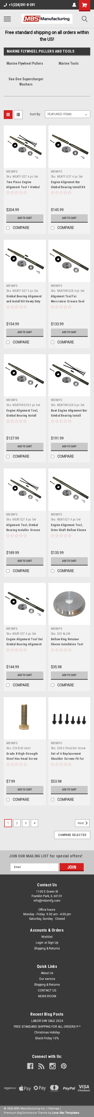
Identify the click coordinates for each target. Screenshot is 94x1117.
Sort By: (35, 114)
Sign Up (53, 942)
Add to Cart (25, 218)
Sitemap (53, 1108)
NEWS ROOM (47, 996)
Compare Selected (72, 835)
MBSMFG (12, 171)
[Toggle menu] (7, 18)
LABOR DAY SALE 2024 (47, 1021)
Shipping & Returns (47, 948)
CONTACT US (47, 990)
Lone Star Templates (65, 1112)
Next (81, 823)
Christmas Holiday (47, 1032)
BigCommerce (27, 1112)
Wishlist (47, 937)
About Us (47, 973)
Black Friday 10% (47, 1038)
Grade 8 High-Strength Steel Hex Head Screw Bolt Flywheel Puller (22, 759)
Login (39, 942)
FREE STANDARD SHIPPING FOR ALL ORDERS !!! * (47, 1026)
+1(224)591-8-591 (22, 5)
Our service (47, 979)
